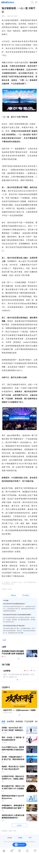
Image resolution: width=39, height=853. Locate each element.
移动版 (9, 838)
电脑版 (20, 838)
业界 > (11, 831)
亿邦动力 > (5, 831)
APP (30, 838)
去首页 (19, 825)
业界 (4, 640)
